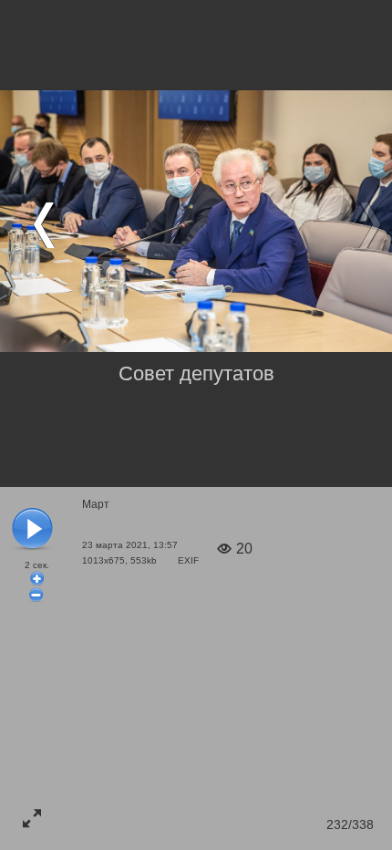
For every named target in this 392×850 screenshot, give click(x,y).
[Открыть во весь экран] (32, 818)
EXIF (188, 560)
